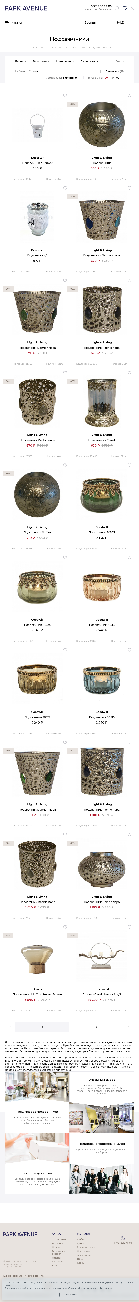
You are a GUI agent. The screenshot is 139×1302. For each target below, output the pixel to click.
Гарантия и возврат (58, 1252)
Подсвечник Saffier (37, 532)
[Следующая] (129, 1027)
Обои (80, 1259)
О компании (59, 1239)
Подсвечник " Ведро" (37, 163)
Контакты (57, 1261)
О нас (56, 1233)
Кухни (80, 1243)
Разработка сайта (12, 1266)
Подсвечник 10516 (102, 625)
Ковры (81, 1262)
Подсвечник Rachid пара (102, 347)
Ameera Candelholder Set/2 (102, 994)
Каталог (84, 1233)
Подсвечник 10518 (102, 717)
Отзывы (56, 1257)
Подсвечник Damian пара (101, 255)
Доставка (57, 1243)
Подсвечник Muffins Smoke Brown (37, 994)
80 (117, 77)
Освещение (84, 1251)
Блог (54, 1265)
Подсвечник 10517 (37, 717)
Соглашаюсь (71, 1294)
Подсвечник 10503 (102, 532)
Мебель (81, 1239)
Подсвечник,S (37, 255)
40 (112, 77)
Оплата (56, 1247)
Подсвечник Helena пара (102, 902)
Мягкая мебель (86, 1247)
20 (106, 77)
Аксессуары (84, 1255)
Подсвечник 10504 (37, 625)
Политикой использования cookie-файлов (90, 1288)
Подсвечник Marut (101, 440)
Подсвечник (102, 163)
